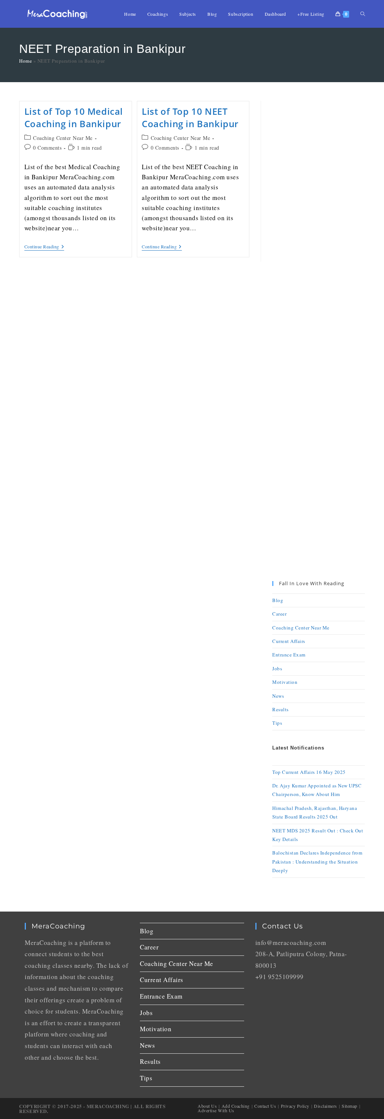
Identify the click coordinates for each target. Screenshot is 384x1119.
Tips (277, 722)
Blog (277, 600)
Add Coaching (236, 1106)
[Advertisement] (318, 213)
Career (279, 613)
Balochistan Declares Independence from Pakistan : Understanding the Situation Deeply (317, 861)
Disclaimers (325, 1106)
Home (25, 60)
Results (280, 709)
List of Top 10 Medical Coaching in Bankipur (73, 117)
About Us (207, 1106)
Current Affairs (288, 641)
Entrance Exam (289, 654)
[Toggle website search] (362, 14)
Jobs (277, 668)
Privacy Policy (295, 1106)
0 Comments (47, 147)
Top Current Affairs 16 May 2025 (309, 772)
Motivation (284, 682)
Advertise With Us (216, 1110)
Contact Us (265, 1106)
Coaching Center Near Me (63, 137)
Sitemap (349, 1106)
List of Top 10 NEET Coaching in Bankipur (190, 117)
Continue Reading (44, 246)
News (278, 695)
